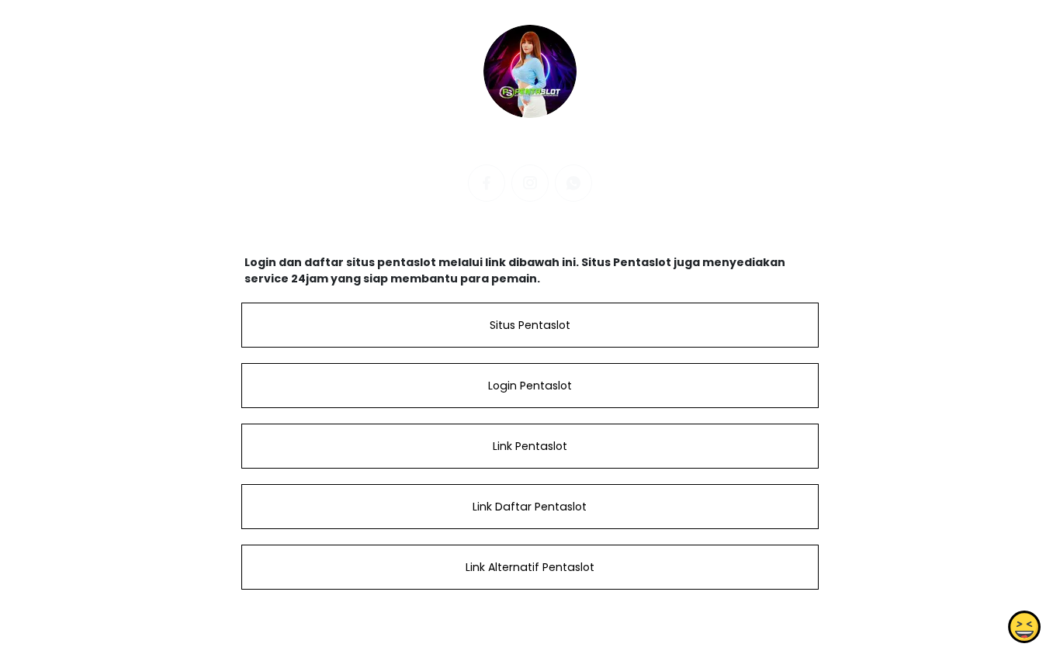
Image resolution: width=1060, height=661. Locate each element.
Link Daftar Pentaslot (530, 506)
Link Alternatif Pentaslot (530, 567)
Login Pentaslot (530, 385)
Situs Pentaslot (530, 325)
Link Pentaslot (530, 446)
